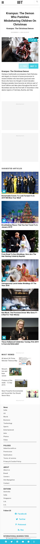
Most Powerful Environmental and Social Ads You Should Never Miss (12, 393)
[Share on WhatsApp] (34, 541)
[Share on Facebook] (6, 541)
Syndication (7, 455)
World (5, 417)
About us (6, 470)
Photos (6, 436)
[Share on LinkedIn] (17, 541)
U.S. (4, 505)
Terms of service (9, 458)
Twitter (22, 519)
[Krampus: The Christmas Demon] (20, 49)
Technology (7, 423)
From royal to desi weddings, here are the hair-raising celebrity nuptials (19, 255)
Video (5, 440)
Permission (7, 451)
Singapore (7, 498)
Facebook (22, 514)
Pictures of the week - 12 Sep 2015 (7, 382)
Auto (5, 433)
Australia (6, 491)
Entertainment (8, 430)
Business (6, 420)
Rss (22, 530)
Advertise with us (9, 448)
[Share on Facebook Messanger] (28, 541)
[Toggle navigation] (2, 2)
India (5, 410)
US (4, 413)
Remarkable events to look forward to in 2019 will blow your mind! (18, 197)
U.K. (4, 501)
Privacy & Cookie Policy (12, 461)
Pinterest (21, 524)
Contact (6, 483)
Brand (5, 473)
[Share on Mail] (22, 541)
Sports (6, 426)
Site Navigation (9, 480)
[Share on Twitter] (11, 541)
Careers (6, 476)
